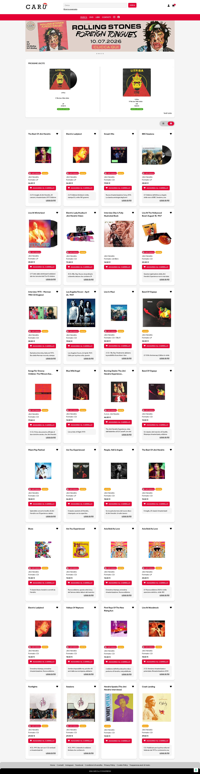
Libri (98, 17)
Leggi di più (51, 200)
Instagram (69, 765)
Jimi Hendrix (33, 177)
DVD (91, 17)
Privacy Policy (109, 765)
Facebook (79, 765)
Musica (83, 17)
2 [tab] (98, 53)
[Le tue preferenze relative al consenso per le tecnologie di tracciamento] (196, 770)
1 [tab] (96, 53)
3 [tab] (101, 53)
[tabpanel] (100, 36)
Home (52, 765)
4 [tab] (103, 53)
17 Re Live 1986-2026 (62, 98)
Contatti (106, 17)
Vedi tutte (168, 113)
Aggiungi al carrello (43, 188)
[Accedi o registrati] (169, 6)
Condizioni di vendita (93, 765)
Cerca (132, 5)
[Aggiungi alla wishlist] (57, 134)
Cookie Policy (122, 765)
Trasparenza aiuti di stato (140, 765)
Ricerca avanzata (70, 9)
